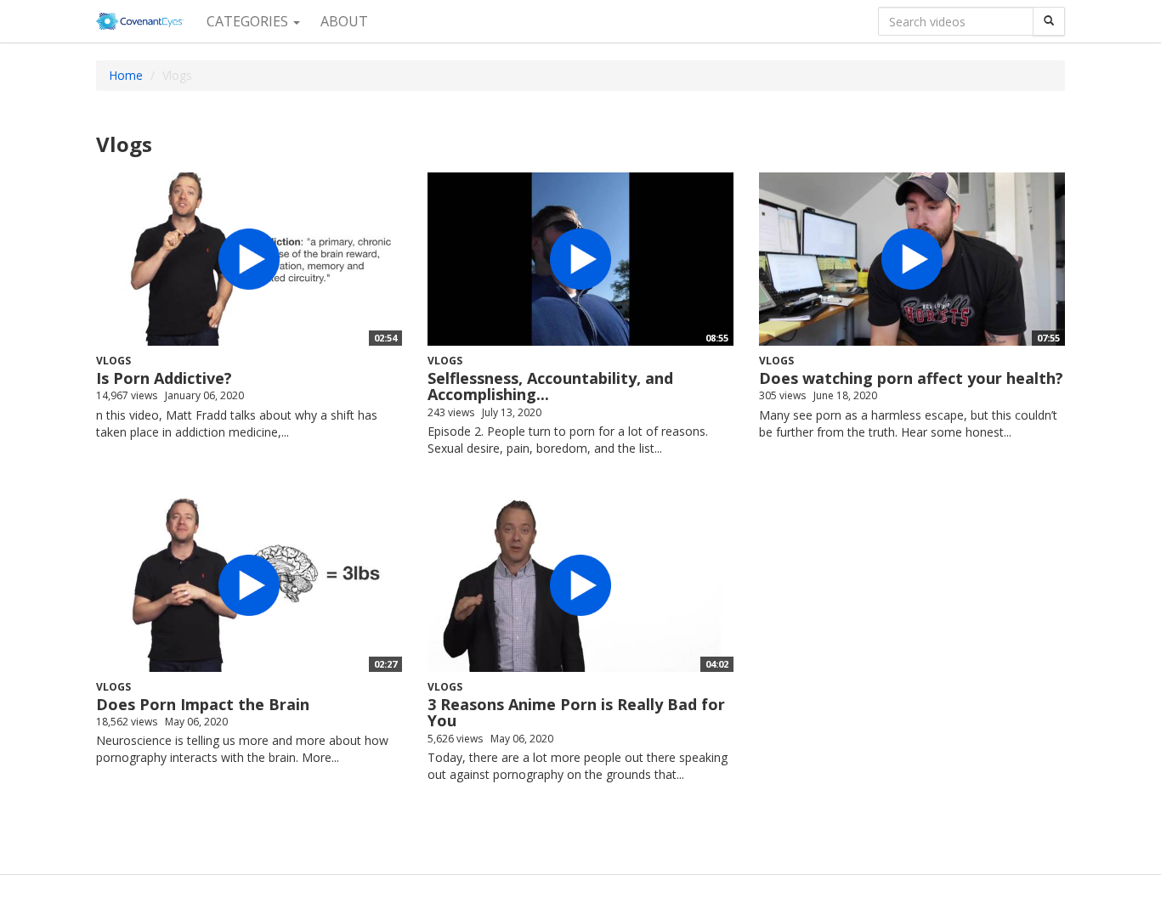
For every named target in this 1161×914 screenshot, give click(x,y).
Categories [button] (249, 21)
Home (126, 75)
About (344, 21)
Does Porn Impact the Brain (202, 704)
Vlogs (113, 360)
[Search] (1049, 21)
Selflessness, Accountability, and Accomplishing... (550, 386)
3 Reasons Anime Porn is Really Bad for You (576, 712)
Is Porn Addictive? (164, 378)
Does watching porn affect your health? (911, 378)
